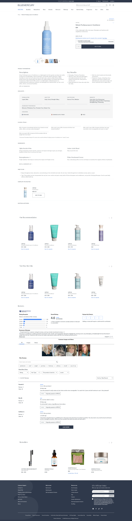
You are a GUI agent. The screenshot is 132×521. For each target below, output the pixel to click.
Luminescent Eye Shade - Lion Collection (77, 469)
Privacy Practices (105, 501)
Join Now (105, 38)
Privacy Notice (28, 515)
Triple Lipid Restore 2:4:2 (96, 470)
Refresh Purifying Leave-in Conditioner (30, 14)
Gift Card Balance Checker (51, 492)
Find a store (110, 41)
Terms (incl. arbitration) (97, 504)
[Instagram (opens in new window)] (93, 508)
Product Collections (57, 518)
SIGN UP (111, 491)
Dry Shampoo (35, 189)
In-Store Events (74, 492)
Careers (73, 497)
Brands (50, 9)
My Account (48, 487)
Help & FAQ (20, 490)
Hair (72, 9)
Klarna (19, 504)
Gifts (102, 9)
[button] (113, 5)
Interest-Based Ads (81, 515)
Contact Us (20, 487)
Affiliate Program (96, 515)
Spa (72, 494)
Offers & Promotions (22, 501)
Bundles (28, 9)
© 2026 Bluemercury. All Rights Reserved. (70, 518)
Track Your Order (21, 494)
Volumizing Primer (95, 245)
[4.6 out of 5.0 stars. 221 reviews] (111, 18)
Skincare (58, 9)
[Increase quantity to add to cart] (80, 46)
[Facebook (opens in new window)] (96, 508)
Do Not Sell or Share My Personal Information (59, 515)
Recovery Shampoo (72, 245)
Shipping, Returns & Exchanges (25, 492)
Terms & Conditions (45, 515)
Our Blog (73, 504)
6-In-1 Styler (94, 293)
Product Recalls (104, 515)
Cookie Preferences (36, 515)
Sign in (99, 1)
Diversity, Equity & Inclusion (77, 501)
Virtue (77, 22)
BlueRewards (105, 1)
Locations (112, 1)
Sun (96, 9)
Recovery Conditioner (49, 245)
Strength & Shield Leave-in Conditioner (29, 245)
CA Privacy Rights (72, 515)
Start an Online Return (22, 497)
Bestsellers (37, 9)
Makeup (66, 9)
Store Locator (74, 490)
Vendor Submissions (75, 499)
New (44, 9)
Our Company (74, 487)
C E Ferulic (47, 470)
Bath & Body (80, 9)
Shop (19, 14)
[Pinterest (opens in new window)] (102, 508)
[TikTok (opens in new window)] (99, 508)
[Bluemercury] (26, 5)
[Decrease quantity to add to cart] (76, 46)
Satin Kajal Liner (24, 470)
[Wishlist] (110, 5)
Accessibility (89, 515)
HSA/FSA (20, 9)
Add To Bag (38, 195)
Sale (107, 9)
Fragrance (89, 9)
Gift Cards (20, 499)
